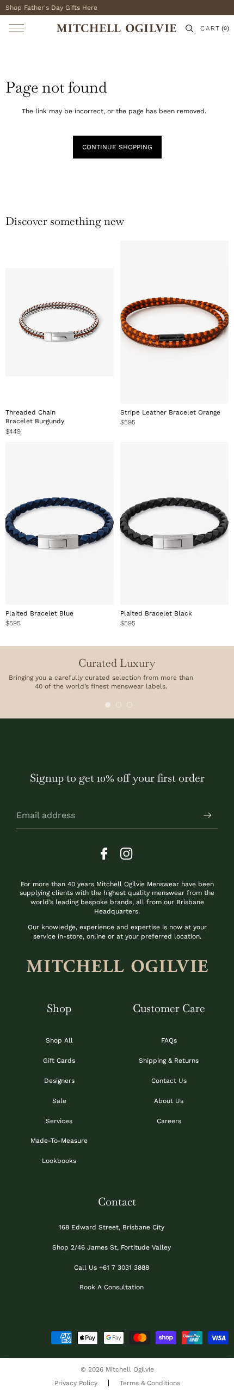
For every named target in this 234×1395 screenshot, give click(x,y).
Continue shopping (117, 147)
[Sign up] (208, 816)
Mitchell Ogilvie (130, 1369)
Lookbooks (59, 1161)
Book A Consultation (111, 1287)
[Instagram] (126, 854)
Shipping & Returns (169, 1060)
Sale (59, 1101)
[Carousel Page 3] (129, 705)
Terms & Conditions (150, 1383)
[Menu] (16, 28)
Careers (169, 1121)
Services (59, 1121)
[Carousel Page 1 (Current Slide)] (107, 705)
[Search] (189, 28)
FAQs (169, 1040)
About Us (168, 1101)
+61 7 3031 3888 (124, 1267)
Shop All (59, 1040)
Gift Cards (59, 1060)
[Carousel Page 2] (118, 705)
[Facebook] (107, 854)
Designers (59, 1081)
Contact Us (169, 1081)
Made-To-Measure (59, 1140)
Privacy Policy (75, 1383)
